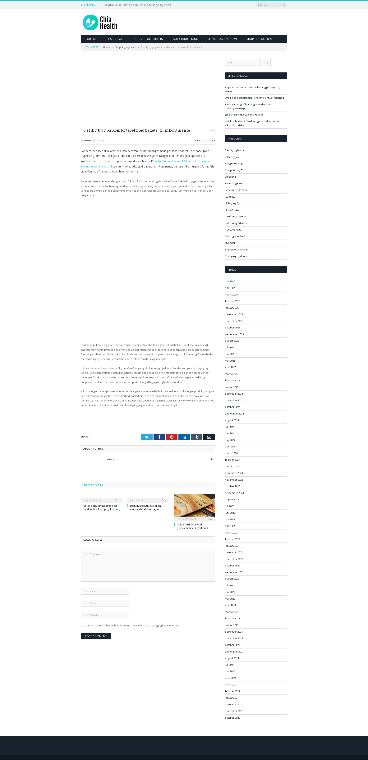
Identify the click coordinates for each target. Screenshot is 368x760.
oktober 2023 (232, 486)
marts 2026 (231, 294)
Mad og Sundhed (235, 236)
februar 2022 (232, 618)
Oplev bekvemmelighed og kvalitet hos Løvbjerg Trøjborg (101, 506)
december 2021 (234, 631)
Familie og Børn (234, 183)
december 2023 (234, 473)
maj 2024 (230, 440)
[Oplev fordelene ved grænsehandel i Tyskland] (194, 506)
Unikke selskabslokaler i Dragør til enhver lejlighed (135, 5)
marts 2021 (231, 684)
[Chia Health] (100, 22)
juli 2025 (229, 347)
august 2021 (232, 658)
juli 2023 (229, 506)
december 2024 (234, 393)
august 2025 (232, 340)
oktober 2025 (232, 327)
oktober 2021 (232, 645)
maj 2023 (230, 519)
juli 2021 (229, 664)
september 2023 (234, 493)
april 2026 (230, 288)
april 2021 (230, 678)
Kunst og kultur (233, 229)
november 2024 (234, 400)
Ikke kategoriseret (235, 216)
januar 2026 (232, 307)
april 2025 (230, 367)
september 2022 (234, 572)
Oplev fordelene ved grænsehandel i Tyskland (192, 525)
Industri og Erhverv (148, 39)
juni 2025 (230, 354)
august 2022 (232, 578)
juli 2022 (229, 585)
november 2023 (234, 479)
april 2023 (230, 526)
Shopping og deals (260, 39)
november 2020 (234, 711)
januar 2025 (232, 387)
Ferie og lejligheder (236, 190)
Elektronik (231, 176)
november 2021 (234, 638)
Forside (91, 39)
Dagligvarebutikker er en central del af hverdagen (145, 506)
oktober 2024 (232, 407)
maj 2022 (230, 598)
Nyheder (230, 243)
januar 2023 (232, 545)
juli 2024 (229, 426)
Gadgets (230, 196)
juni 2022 (230, 592)
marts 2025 (231, 374)
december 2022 (234, 552)
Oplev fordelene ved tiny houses (244, 115)
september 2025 (234, 334)
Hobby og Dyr (233, 203)
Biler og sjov (232, 157)
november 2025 (234, 321)
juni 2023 (230, 512)
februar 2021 (232, 691)
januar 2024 (232, 466)
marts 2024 (231, 453)
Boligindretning (185, 39)
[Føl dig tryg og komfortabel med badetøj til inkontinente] (148, 92)
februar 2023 (232, 539)
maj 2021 (230, 671)
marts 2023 (231, 532)
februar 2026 (232, 301)
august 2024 (232, 420)
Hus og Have (115, 39)
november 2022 (234, 559)
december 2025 (234, 314)
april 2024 (230, 446)
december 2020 (234, 704)
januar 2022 (232, 625)
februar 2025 (232, 380)
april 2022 (230, 605)
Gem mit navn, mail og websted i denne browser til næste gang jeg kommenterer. (132, 624)
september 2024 (234, 413)
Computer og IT (233, 170)
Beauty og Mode (234, 150)
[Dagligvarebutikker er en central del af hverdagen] (147, 497)
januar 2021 (232, 697)
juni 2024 (230, 433)
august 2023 (232, 499)
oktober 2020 (232, 717)
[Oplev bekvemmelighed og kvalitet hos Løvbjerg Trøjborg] (101, 497)
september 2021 (234, 651)
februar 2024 (232, 459)
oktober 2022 (232, 565)
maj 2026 (230, 281)
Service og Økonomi (222, 39)
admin (87, 140)
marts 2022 (231, 612)
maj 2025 (230, 360)
